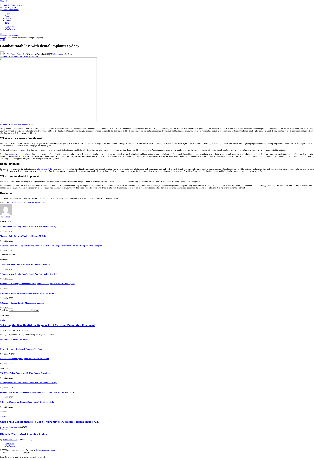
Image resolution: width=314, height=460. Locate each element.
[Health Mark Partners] (9, 10)
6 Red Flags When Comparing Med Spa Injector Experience (25, 264)
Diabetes (8, 20)
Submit (26, 452)
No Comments (56, 54)
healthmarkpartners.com (45, 450)
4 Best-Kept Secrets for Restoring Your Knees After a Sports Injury (28, 293)
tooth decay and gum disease (20, 154)
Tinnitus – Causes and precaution (14, 339)
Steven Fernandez (10, 427)
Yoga (7, 23)
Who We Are (10, 29)
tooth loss (54, 154)
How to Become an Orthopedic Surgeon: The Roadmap (23, 349)
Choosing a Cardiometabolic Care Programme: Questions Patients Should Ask (49, 421)
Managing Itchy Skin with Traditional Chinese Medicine (23, 236)
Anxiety (8, 18)
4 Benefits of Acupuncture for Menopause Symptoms (22, 303)
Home (2, 38)
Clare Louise (12, 54)
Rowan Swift (8, 330)
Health (7, 14)
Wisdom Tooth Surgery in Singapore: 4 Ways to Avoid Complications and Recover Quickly (37, 284)
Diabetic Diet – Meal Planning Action (23, 434)
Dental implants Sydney (44, 169)
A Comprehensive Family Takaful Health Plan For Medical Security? (28, 226)
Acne (7, 16)
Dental (2, 320)
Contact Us (9, 27)
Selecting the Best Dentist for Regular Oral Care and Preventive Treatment (47, 325)
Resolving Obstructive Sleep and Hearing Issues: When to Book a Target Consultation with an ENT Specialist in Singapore (51, 246)
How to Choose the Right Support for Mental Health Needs (24, 359)
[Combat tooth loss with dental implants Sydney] (48, 120)
